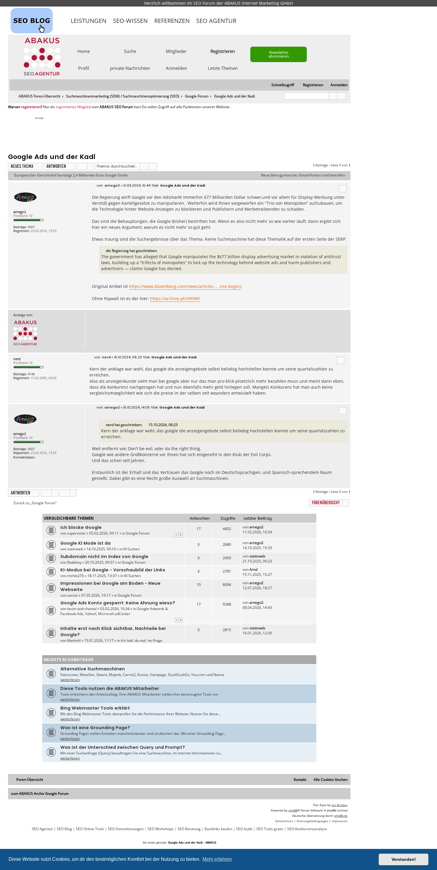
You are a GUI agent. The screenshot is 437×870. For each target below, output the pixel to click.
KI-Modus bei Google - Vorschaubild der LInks (112, 570)
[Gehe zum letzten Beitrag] (266, 526)
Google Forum (138, 533)
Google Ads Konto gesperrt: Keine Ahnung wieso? (117, 603)
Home (83, 50)
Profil (83, 67)
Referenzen (172, 21)
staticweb (75, 548)
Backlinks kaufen (218, 829)
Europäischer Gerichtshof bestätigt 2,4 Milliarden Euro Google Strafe (71, 175)
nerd (17, 359)
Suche (130, 50)
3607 (31, 227)
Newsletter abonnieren (278, 54)
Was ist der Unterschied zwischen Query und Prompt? (122, 747)
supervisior (76, 533)
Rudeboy (74, 562)
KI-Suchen (131, 548)
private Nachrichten (130, 67)
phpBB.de (341, 816)
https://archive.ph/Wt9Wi (175, 298)
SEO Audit (244, 829)
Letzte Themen (223, 67)
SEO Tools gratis (269, 829)
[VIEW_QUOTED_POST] (145, 425)
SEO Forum (204, 3)
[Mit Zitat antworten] (343, 188)
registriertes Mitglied (73, 107)
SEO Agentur (216, 21)
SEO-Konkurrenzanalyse (307, 829)
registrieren (31, 107)
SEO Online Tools (90, 829)
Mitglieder (176, 50)
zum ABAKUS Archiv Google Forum (40, 793)
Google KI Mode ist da (85, 543)
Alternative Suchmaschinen (92, 669)
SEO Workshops (160, 829)
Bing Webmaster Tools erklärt (95, 708)
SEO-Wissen (130, 21)
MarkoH (74, 640)
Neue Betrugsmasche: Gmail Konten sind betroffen (303, 175)
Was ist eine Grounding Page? (95, 728)
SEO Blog (64, 829)
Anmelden (176, 67)
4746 (31, 374)
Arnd (253, 569)
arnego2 (19, 212)
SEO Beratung (189, 829)
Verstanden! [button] (404, 859)
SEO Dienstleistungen (126, 829)
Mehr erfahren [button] (217, 859)
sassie (72, 595)
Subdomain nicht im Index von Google (104, 556)
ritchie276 (75, 575)
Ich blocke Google (81, 527)
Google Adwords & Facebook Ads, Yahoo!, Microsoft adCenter (114, 611)
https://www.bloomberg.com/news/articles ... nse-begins (185, 286)
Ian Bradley (339, 805)
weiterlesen (70, 679)
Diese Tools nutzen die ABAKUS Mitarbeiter (109, 688)
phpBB (292, 810)
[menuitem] (336, 85)
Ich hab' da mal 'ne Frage (141, 640)
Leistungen (88, 21)
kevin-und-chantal (82, 608)
